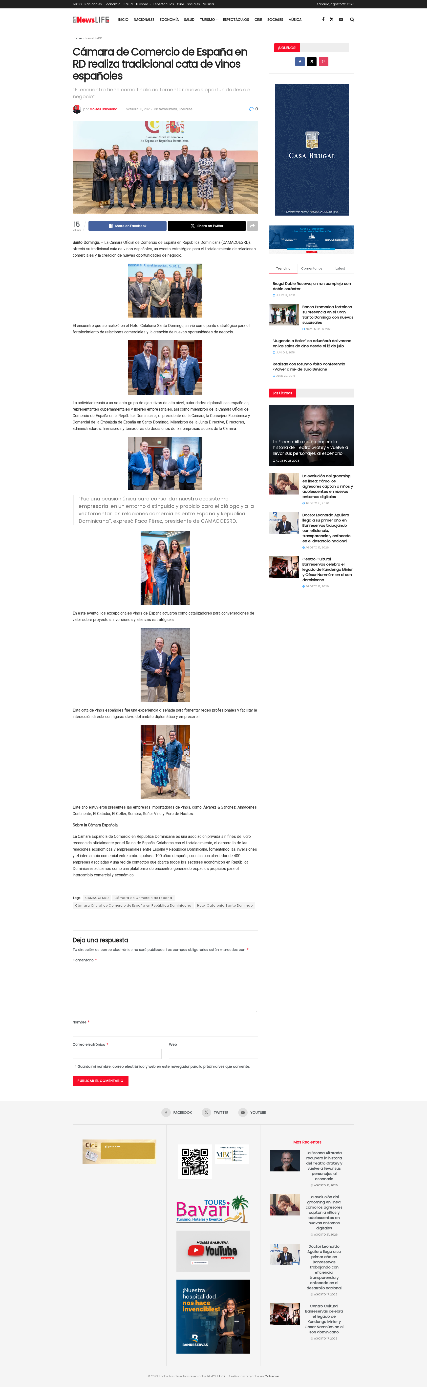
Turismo (142, 4)
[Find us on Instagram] (323, 61)
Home (77, 38)
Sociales (193, 4)
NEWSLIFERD (216, 1376)
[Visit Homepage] (91, 20)
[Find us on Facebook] (323, 20)
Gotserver (272, 1376)
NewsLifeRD (93, 38)
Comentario (85, 960)
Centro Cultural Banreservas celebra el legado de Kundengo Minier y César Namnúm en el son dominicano (327, 569)
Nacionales (93, 4)
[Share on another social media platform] (252, 226)
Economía (113, 4)
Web (173, 1044)
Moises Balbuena (103, 109)
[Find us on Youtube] (341, 20)
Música (208, 4)
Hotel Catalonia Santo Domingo (225, 905)
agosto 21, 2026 (287, 461)
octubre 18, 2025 (139, 109)
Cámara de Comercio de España (143, 898)
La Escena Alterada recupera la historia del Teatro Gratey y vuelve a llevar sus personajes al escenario (310, 448)
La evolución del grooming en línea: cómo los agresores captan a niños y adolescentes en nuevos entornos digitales (327, 486)
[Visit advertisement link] (165, 920)
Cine (180, 4)
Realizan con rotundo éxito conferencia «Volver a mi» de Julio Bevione (309, 366)
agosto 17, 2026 (317, 547)
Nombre (81, 1022)
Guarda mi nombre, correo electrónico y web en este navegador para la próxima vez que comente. (164, 1066)
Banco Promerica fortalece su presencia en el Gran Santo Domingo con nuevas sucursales (327, 314)
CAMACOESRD (97, 898)
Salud (128, 4)
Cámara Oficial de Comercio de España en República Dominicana (133, 905)
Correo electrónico (91, 1044)
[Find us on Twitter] (331, 20)
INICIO (77, 4)
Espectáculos (163, 4)
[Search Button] (352, 19)
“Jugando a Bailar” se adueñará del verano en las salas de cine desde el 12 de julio (312, 343)
